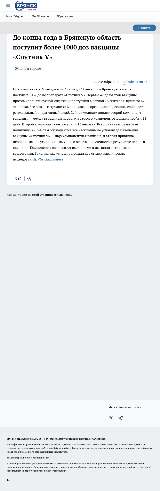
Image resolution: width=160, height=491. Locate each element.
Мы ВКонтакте (41, 16)
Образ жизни (65, 16)
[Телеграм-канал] (121, 418)
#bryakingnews (50, 159)
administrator (135, 81)
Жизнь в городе (28, 68)
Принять (144, 28)
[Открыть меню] (8, 6)
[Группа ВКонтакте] (111, 418)
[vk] (18, 178)
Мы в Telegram (15, 16)
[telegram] (30, 178)
